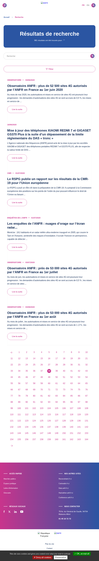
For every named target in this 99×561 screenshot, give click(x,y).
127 (56, 421)
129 (71, 421)
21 (86, 358)
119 (79, 414)
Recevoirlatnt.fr (65, 479)
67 (19, 389)
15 (41, 358)
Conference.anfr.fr (65, 497)
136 (41, 427)
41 (71, 371)
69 (34, 389)
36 (34, 371)
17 (56, 358)
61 (56, 383)
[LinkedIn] (15, 512)
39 (56, 371)
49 (49, 377)
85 (71, 396)
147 (41, 433)
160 (56, 439)
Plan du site (49, 544)
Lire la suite (17, 109)
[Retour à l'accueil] (44, 5)
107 (71, 408)
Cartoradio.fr (63, 483)
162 (71, 439)
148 (49, 433)
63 (71, 383)
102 (34, 408)
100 (19, 408)
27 (49, 365)
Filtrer (51, 69)
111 (19, 414)
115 (49, 414)
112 (26, 414)
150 (64, 433)
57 (27, 383)
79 (27, 396)
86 (79, 396)
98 (86, 402)
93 (49, 402)
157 (34, 439)
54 (86, 377)
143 (11, 433)
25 (34, 365)
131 (86, 421)
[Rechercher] (93, 5)
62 (64, 383)
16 (49, 358)
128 (64, 421)
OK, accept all (82, 554)
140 (71, 427)
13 (27, 358)
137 (49, 427)
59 (41, 383)
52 (71, 377)
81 (41, 396)
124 (34, 421)
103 (41, 408)
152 (79, 433)
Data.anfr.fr (63, 488)
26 (41, 365)
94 (56, 402)
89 (19, 402)
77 (12, 396)
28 (56, 365)
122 (19, 421)
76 (86, 389)
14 (34, 358)
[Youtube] (21, 512)
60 (49, 383)
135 (34, 427)
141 (79, 427)
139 (64, 427)
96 (71, 402)
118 (71, 414)
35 (27, 371)
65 (86, 383)
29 (64, 365)
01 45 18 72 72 (65, 519)
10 (86, 352)
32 (86, 365)
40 (64, 371)
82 (49, 396)
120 (86, 414)
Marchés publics (10, 479)
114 (41, 414)
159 (49, 439)
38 (49, 371)
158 (41, 439)
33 (12, 371)
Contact (49, 548)
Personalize (60, 557)
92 (41, 402)
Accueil (7, 17)
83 (56, 396)
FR (83, 5)
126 (49, 421)
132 (11, 427)
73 (64, 389)
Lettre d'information (11, 488)
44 (12, 377)
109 (86, 408)
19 (71, 358)
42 (79, 371)
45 (19, 377)
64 (79, 383)
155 (19, 439)
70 (41, 389)
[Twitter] (9, 512)
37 (41, 371)
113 (34, 414)
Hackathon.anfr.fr (65, 493)
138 (56, 427)
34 (19, 371)
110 (11, 414)
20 (79, 358)
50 (56, 377)
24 (27, 365)
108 (79, 408)
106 (64, 408)
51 (64, 377)
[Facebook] (4, 512)
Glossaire (7, 493)
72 (56, 389)
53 (79, 377)
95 (64, 402)
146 (34, 433)
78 (19, 396)
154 (11, 439)
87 (86, 396)
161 (64, 439)
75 (79, 389)
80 (34, 396)
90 (27, 402)
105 (56, 408)
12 (19, 358)
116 (56, 414)
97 (79, 402)
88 (12, 402)
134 (26, 427)
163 (79, 439)
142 (86, 427)
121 (11, 421)
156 (26, 439)
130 (79, 421)
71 (49, 389)
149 (56, 433)
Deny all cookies (43, 557)
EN (88, 5)
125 (41, 421)
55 (12, 383)
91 (34, 402)
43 (86, 371)
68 (27, 389)
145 (26, 433)
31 (79, 365)
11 (12, 358)
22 (12, 365)
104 (49, 408)
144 (19, 433)
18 (64, 358)
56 (19, 383)
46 (27, 377)
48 (41, 377)
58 (34, 383)
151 (71, 433)
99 (12, 408)
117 (64, 414)
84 (64, 396)
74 (71, 389)
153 (86, 433)
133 (19, 427)
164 (86, 439)
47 (34, 377)
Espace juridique (10, 483)
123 (26, 421)
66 (12, 389)
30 (71, 365)
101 (26, 408)
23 (19, 365)
